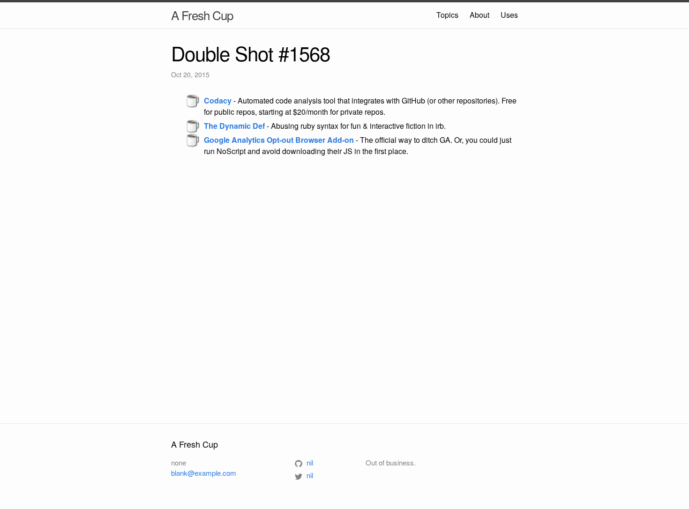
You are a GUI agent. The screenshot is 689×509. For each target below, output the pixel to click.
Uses (509, 14)
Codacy (218, 100)
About (479, 14)
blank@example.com (203, 473)
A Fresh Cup (202, 14)
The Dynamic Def (234, 125)
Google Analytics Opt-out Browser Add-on (279, 139)
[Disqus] (344, 289)
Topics (447, 14)
